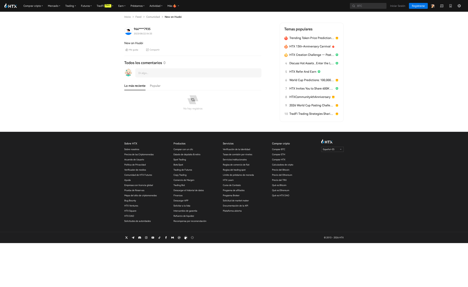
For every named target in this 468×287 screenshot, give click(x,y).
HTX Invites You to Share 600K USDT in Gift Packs (311, 88)
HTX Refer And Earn (302, 71)
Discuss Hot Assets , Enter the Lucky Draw (311, 63)
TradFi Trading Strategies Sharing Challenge (311, 113)
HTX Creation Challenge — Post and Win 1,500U (311, 55)
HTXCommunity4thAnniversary (310, 97)
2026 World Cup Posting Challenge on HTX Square (311, 105)
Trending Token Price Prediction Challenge (311, 38)
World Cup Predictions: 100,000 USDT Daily (311, 80)
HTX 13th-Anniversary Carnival (310, 46)
